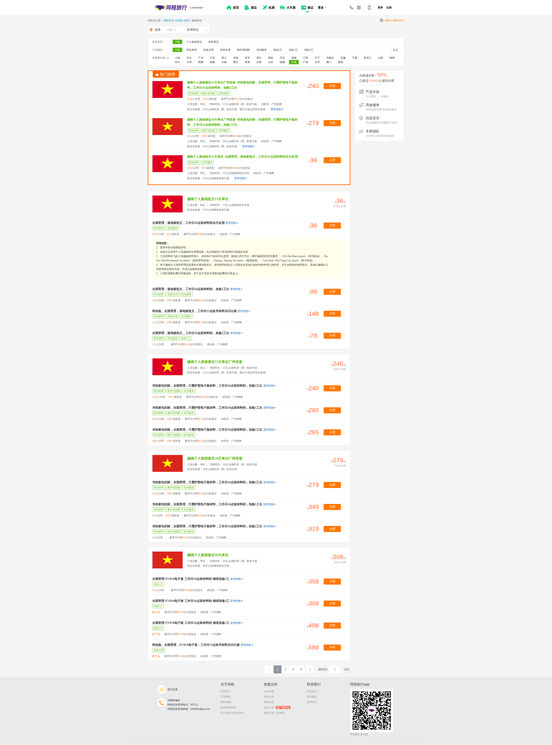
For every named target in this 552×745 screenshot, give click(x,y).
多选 (395, 50)
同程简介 (226, 691)
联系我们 (312, 691)
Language (196, 7)
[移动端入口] (369, 7)
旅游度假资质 (228, 707)
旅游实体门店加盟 (274, 712)
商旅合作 (269, 696)
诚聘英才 (312, 702)
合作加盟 (269, 691)
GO (346, 669)
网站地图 (226, 702)
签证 (187, 20)
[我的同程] (359, 7)
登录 (380, 7)
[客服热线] (351, 7)
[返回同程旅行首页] (171, 7)
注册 (389, 7)
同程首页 (168, 20)
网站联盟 (269, 702)
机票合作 (277, 707)
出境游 (179, 20)
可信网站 (226, 696)
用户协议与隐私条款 (232, 712)
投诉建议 (312, 696)
